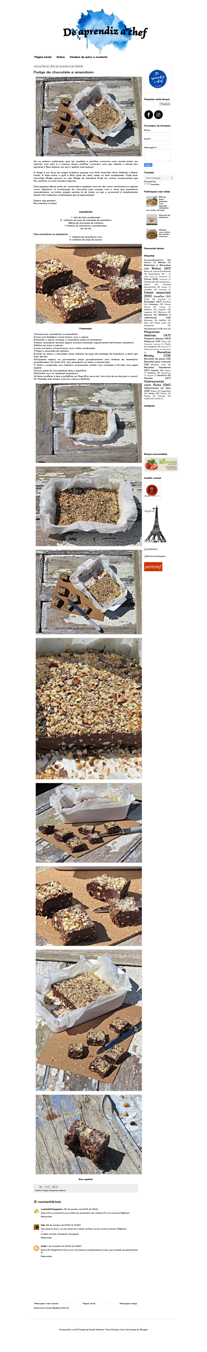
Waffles (157, 398)
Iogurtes (162, 309)
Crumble (148, 289)
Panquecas (149, 325)
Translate (154, 184)
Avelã (43, 1246)
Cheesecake (149, 282)
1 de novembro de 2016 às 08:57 (64, 1246)
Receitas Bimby (157, 353)
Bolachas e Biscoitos (157, 265)
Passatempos (151, 329)
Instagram (74, 1234)
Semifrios (162, 375)
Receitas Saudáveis (157, 367)
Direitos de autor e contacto (89, 56)
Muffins (162, 320)
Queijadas (152, 347)
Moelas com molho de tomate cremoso (164, 233)
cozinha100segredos (52, 1209)
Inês (43, 1225)
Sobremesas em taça (157, 388)
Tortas (163, 393)
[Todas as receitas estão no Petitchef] (153, 570)
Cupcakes (163, 289)
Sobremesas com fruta (154, 383)
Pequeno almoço (154, 338)
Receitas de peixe (154, 358)
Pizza (164, 341)
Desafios (159, 296)
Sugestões (166, 391)
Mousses (148, 320)
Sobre (61, 56)
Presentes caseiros (152, 344)
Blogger (144, 1329)
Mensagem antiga (128, 1303)
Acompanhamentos (154, 260)
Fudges (45, 1190)
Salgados (151, 373)
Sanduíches (166, 373)
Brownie (167, 271)
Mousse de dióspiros (164, 216)
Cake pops (149, 276)
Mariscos (162, 312)
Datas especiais (157, 292)
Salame (168, 370)
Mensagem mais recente (46, 1303)
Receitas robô (158, 365)
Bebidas (162, 262)
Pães (146, 323)
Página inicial (42, 56)
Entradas (149, 301)
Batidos (147, 262)
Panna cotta (160, 323)
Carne (147, 279)
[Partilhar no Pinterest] (56, 1186)
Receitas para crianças (157, 361)
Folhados (153, 304)
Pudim (168, 344)
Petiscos (149, 341)
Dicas (146, 299)
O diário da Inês (48, 1234)
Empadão (162, 299)
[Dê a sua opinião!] (48, 1186)
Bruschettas (154, 274)
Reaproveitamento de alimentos (157, 349)
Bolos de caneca (151, 271)
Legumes (148, 312)
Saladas (155, 370)
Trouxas (161, 396)
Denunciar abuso (154, 248)
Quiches (164, 347)
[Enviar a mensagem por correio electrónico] (40, 1187)
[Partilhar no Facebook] (53, 1186)
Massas (148, 315)
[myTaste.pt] (150, 549)
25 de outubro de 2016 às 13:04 (80, 1209)
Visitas (147, 399)
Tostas (147, 396)
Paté (165, 329)
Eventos (167, 302)
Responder (46, 1216)
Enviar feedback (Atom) (57, 1308)
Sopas (153, 391)
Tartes (152, 393)
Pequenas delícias (57, 1190)
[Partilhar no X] (51, 1186)
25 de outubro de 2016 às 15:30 (63, 1225)
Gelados (148, 309)
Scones (150, 375)
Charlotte (163, 279)
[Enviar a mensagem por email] (45, 1186)
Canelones (163, 276)
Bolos (156, 268)
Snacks (148, 378)
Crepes (164, 287)
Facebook (62, 1234)
